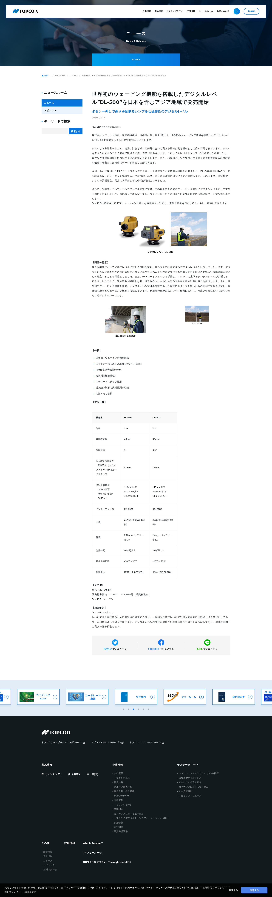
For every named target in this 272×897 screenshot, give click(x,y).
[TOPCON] (25, 11)
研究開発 (118, 827)
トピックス (50, 110)
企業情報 (117, 765)
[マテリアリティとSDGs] (38, 697)
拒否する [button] (233, 890)
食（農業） (74, 774)
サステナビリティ (187, 765)
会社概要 (118, 773)
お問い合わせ (50, 870)
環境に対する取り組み (190, 778)
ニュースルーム (59, 76)
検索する (75, 131)
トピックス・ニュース (190, 796)
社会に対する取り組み (190, 782)
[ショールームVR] (185, 697)
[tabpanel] (136, 697)
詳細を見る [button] (30, 892)
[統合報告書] (233, 697)
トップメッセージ (123, 805)
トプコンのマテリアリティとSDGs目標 (199, 773)
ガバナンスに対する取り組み (129, 814)
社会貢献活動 (186, 791)
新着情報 (47, 852)
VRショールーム (92, 853)
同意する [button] (254, 890)
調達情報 (118, 823)
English (251, 11)
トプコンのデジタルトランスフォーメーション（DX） (142, 818)
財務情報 (118, 800)
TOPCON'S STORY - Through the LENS (107, 862)
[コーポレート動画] (87, 697)
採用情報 (69, 843)
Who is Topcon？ (93, 843)
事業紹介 (118, 809)
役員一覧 (118, 782)
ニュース (74, 76)
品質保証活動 (121, 831)
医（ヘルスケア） (52, 774)
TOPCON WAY (121, 796)
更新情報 (47, 856)
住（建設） (93, 774)
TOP (46, 76)
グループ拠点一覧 (123, 787)
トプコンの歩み (122, 778)
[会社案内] (136, 697)
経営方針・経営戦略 (124, 791)
